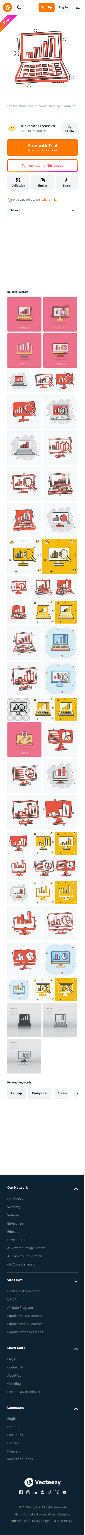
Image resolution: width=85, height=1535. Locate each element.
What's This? (49, 200)
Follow (69, 131)
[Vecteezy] (7, 7)
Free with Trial (42, 147)
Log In (63, 7)
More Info (17, 207)
